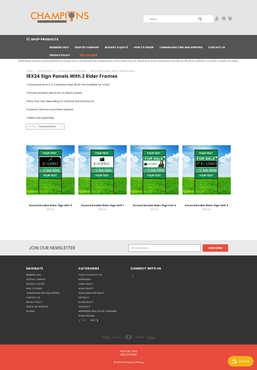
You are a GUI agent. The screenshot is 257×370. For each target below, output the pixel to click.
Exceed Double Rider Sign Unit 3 (50, 205)
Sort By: (32, 126)
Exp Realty (83, 297)
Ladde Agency (86, 283)
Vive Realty (84, 306)
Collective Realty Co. (90, 274)
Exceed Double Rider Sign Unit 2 (154, 205)
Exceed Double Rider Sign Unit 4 (206, 205)
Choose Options (50, 172)
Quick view (50, 166)
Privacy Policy (59, 55)
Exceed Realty (86, 302)
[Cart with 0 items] (230, 18)
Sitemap (30, 311)
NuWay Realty (86, 288)
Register (43, 306)
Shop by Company (87, 47)
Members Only (59, 47)
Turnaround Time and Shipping (180, 47)
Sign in (30, 306)
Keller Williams (86, 315)
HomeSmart (84, 279)
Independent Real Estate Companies (97, 311)
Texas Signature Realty (91, 293)
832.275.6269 (88, 55)
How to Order (144, 47)
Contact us (216, 47)
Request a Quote (116, 47)
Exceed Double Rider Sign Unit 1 (102, 205)
